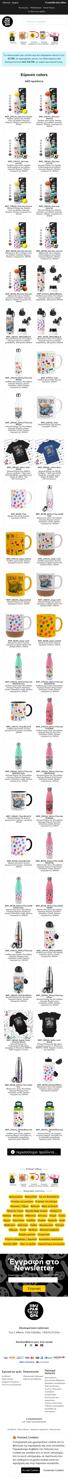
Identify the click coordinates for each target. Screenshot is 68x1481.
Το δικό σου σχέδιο (36, 11)
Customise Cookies (53, 1470)
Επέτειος (42, 1215)
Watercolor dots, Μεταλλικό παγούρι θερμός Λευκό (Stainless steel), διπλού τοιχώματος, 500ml (49, 519)
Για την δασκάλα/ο (49, 1196)
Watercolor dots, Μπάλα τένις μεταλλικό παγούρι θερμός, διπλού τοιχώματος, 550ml (18, 254)
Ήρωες (6, 1220)
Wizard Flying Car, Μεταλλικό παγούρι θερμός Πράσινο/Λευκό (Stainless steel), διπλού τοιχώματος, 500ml (18, 776)
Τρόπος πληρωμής (53, 1389)
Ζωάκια (42, 1220)
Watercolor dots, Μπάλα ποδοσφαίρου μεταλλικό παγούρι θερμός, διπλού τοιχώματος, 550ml (49, 255)
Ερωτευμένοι (15, 1196)
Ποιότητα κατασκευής (12, 1384)
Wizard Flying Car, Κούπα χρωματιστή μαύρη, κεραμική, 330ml (18, 819)
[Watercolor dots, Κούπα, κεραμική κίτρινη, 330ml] (49, 625)
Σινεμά (52, 1215)
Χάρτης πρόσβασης (32, 1379)
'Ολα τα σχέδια (28, 1244)
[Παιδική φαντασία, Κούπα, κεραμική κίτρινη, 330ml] (18, 543)
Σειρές (62, 1215)
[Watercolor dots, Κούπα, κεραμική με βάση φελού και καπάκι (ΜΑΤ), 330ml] (18, 625)
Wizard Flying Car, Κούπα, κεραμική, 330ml (49, 424)
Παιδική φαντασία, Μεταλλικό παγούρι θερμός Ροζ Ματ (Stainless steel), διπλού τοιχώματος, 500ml (49, 731)
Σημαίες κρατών (27, 1234)
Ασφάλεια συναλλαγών (55, 1383)
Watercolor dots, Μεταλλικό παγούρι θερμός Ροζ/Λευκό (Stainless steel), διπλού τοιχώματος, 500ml (49, 865)
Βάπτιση (35, 1206)
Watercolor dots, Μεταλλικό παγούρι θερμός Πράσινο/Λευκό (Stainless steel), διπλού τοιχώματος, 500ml (18, 910)
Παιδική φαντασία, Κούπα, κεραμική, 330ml (49, 380)
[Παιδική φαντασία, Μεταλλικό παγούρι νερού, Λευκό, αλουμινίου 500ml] (49, 935)
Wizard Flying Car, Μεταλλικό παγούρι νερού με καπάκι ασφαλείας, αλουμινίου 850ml (18, 339)
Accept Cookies (30, 1470)
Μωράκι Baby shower (36, 1211)
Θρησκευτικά (46, 1225)
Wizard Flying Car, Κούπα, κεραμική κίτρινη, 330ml (18, 602)
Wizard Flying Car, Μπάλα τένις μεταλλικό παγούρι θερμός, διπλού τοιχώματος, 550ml (18, 210)
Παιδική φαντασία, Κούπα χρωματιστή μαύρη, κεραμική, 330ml (18, 729)
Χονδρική (6, 1376)
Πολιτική (59, 1225)
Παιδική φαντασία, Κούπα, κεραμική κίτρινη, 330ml (18, 561)
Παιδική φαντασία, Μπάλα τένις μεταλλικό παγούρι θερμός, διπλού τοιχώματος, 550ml (18, 120)
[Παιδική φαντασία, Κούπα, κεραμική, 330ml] (49, 362)
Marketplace (35, 7)
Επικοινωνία (31, 1371)
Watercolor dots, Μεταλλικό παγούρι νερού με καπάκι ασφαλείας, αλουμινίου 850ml (49, 339)
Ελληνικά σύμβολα (49, 1229)
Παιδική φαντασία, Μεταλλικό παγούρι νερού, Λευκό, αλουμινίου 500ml (49, 953)
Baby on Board (50, 1206)
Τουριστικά (43, 1234)
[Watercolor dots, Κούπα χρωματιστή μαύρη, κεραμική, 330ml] (18, 845)
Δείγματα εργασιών (10, 1382)
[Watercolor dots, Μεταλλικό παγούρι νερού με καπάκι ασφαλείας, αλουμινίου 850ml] (49, 321)
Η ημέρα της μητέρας (22, 1201)
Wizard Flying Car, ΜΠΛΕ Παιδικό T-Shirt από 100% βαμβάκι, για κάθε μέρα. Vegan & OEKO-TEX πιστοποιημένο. (49, 473)
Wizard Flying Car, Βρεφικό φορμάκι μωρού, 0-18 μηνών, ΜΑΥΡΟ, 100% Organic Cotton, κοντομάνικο (49, 1045)
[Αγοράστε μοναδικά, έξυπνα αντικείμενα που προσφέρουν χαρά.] (7, 21)
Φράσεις (32, 1229)
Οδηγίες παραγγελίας (54, 1406)
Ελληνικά (6, 2)
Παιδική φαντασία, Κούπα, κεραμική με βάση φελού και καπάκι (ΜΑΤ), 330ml (49, 562)
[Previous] (12, 38)
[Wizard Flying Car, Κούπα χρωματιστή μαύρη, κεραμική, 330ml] (18, 800)
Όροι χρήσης (51, 1377)
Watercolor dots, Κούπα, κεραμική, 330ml (19, 516)
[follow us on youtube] (36, 1345)
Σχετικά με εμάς (12, 1371)
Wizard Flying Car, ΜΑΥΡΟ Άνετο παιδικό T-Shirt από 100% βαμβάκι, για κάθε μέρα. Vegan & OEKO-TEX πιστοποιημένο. (18, 473)
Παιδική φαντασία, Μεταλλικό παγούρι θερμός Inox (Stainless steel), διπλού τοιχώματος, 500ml (18, 955)
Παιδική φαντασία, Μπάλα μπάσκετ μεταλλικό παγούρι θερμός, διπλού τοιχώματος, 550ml (49, 121)
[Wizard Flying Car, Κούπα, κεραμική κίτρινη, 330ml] (18, 584)
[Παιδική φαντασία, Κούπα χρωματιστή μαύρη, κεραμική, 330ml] (18, 711)
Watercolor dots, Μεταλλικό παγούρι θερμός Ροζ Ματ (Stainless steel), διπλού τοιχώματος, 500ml (49, 910)
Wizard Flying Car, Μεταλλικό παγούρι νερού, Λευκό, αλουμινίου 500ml (19, 998)
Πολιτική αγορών (50, 1371)
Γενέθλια (31, 1220)
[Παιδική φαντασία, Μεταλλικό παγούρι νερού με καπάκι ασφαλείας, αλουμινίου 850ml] (49, 278)
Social (23, 1229)
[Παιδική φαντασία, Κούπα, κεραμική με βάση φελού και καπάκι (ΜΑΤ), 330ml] (49, 543)
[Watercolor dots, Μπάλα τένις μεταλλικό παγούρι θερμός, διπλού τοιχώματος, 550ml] (18, 235)
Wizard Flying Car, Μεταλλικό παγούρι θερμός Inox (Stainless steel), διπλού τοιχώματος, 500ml (49, 1000)
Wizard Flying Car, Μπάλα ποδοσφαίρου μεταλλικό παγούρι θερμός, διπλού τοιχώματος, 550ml (49, 166)
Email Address (16, 1275)
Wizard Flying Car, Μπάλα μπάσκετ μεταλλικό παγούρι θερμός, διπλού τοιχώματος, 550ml (49, 211)
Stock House (49, 7)
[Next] (55, 38)
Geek (62, 1220)
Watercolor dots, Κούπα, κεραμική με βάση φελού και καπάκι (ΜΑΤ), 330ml (18, 644)
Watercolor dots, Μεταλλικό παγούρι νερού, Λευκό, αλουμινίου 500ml (49, 1088)
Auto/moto (18, 1220)
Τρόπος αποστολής (53, 1403)
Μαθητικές (9, 1225)
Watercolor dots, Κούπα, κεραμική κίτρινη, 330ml (49, 643)
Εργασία (52, 1220)
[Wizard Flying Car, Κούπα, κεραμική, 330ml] (49, 407)
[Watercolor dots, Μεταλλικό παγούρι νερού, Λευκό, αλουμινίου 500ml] (49, 1069)
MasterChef (31, 1196)
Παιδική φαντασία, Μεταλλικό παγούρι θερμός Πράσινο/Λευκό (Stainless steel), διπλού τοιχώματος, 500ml (18, 686)
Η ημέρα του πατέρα (46, 1201)
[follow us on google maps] (41, 1345)
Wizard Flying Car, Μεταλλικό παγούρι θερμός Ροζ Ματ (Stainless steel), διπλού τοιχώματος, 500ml (49, 821)
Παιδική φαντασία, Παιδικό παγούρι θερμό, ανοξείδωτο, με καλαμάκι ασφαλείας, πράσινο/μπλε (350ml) (18, 1134)
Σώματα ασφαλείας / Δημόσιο (21, 1239)
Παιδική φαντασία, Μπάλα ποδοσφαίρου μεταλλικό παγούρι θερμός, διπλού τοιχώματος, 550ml (18, 166)
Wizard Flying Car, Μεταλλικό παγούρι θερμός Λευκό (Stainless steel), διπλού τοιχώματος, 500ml (18, 427)
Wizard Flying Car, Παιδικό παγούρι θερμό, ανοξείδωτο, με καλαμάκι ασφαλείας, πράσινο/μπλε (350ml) (49, 1134)
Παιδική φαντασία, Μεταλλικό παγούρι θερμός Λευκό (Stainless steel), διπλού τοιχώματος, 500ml (18, 382)
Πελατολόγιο (7, 1379)
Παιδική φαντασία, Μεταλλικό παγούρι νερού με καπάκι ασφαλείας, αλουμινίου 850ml (49, 297)
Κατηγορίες (23, 7)
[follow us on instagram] (31, 1345)
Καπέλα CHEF (10, 1244)
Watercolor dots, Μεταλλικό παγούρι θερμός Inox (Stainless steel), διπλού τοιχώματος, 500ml (18, 1089)
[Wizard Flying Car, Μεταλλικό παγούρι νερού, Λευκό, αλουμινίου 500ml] (18, 980)
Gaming (7, 1215)
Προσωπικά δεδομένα (55, 1380)
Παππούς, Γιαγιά (15, 1211)
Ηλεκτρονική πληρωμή (33, 1376)
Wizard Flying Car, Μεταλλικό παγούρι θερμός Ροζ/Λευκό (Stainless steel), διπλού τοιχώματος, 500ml (49, 776)
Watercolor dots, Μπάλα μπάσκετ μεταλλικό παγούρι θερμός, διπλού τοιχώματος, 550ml (18, 297)
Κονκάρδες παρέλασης (51, 1239)
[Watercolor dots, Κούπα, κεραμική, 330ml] (18, 498)
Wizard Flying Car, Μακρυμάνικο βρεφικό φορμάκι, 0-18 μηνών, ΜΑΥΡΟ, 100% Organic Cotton (18, 1045)
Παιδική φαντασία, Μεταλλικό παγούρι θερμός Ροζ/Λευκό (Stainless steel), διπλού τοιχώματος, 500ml (49, 686)
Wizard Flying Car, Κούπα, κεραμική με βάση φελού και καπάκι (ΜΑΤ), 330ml (49, 603)
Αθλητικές (31, 1215)
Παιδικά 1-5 (55, 1211)
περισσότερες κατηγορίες (51, 1244)
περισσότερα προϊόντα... (36, 1152)
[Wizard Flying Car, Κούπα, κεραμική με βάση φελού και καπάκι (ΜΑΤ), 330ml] (49, 584)
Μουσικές (18, 1215)
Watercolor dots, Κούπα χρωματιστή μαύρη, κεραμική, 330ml (18, 864)
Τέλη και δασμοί (52, 1386)
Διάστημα (23, 1225)
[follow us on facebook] (25, 1345)
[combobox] (44, 21)
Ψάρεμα (13, 1229)
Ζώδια (33, 1225)
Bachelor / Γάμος (19, 1206)
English (15, 2)
